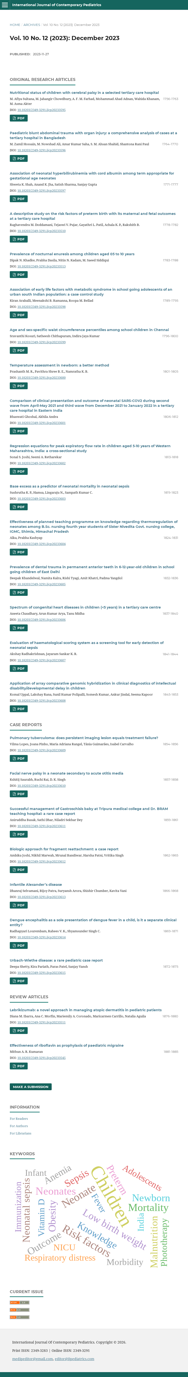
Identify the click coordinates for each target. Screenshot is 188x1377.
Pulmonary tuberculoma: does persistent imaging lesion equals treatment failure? (84, 738)
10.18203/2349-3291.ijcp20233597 (41, 190)
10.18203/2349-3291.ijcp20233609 (41, 750)
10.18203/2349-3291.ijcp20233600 (41, 377)
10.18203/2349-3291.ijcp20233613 (41, 897)
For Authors (19, 1126)
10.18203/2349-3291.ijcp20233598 (41, 306)
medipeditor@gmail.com (32, 1358)
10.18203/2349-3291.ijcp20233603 (41, 498)
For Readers (19, 1118)
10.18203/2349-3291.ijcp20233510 (41, 231)
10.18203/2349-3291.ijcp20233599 (41, 342)
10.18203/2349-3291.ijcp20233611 (41, 826)
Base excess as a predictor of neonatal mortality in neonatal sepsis (69, 486)
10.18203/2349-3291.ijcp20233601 (41, 423)
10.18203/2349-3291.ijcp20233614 (41, 937)
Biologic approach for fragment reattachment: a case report (64, 849)
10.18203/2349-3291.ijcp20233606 (41, 619)
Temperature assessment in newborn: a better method (59, 365)
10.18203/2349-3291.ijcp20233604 (41, 544)
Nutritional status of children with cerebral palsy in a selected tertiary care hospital (84, 92)
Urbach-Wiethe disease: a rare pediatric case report (56, 960)
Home (15, 25)
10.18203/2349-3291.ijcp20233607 (41, 660)
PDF (20, 118)
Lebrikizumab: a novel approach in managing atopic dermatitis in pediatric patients (86, 1010)
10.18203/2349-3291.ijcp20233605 (41, 584)
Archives (32, 25)
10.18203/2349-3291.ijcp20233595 (41, 110)
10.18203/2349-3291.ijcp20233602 (41, 463)
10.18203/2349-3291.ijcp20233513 (41, 266)
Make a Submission (30, 1087)
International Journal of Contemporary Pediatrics (56, 5)
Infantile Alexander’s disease (36, 884)
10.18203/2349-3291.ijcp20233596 (41, 150)
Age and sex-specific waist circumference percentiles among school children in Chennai (89, 330)
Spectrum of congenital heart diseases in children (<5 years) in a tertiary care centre (85, 607)
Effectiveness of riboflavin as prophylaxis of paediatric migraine (67, 1045)
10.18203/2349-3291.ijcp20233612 (41, 861)
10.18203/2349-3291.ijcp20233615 (41, 972)
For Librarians (20, 1133)
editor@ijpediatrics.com (74, 1358)
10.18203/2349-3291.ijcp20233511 (41, 1022)
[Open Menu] (5, 5)
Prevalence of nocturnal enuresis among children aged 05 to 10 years (72, 254)
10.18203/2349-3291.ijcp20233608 (41, 700)
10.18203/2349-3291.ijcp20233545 (41, 1057)
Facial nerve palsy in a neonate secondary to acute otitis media (66, 773)
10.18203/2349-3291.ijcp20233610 (41, 785)
